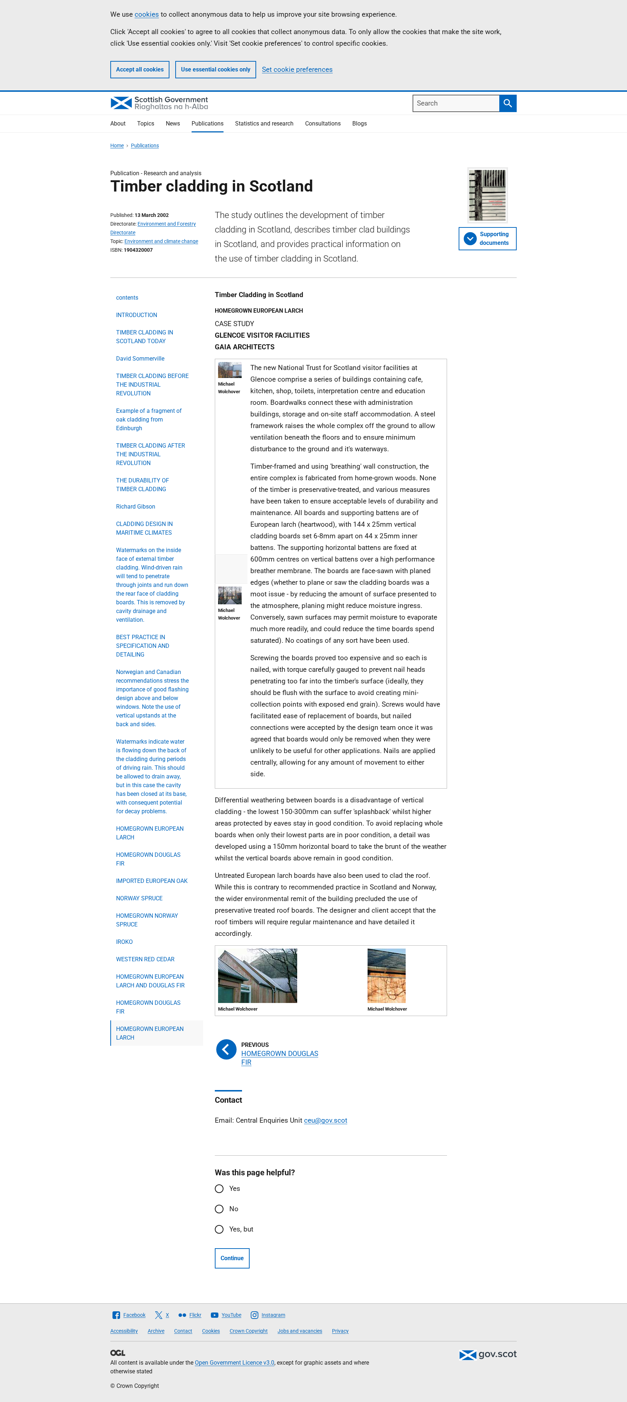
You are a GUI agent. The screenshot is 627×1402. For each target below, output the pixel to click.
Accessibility (124, 1331)
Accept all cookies (140, 69)
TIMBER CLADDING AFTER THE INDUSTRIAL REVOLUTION (150, 454)
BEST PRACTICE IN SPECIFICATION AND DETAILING (142, 646)
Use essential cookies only (215, 69)
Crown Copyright (249, 1331)
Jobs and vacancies (300, 1331)
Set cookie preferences (297, 69)
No (233, 1209)
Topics (145, 123)
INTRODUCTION (136, 315)
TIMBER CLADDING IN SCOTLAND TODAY (144, 337)
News (173, 123)
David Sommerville (140, 358)
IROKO (124, 941)
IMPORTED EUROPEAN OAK (152, 880)
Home (117, 145)
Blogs (359, 123)
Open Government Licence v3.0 (234, 1362)
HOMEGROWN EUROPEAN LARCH (150, 833)
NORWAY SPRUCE (139, 898)
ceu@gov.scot (325, 1120)
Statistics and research (264, 123)
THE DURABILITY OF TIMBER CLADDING (142, 485)
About (118, 123)
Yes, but (241, 1229)
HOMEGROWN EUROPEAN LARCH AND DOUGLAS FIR (150, 981)
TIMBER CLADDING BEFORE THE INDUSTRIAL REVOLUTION (152, 385)
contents (127, 297)
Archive (156, 1331)
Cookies (211, 1331)
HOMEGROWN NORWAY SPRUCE (147, 920)
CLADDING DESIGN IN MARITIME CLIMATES (144, 528)
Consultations (323, 123)
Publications (208, 123)
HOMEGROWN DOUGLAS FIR (148, 859)
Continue (232, 1258)
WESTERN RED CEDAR (145, 959)
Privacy (340, 1331)
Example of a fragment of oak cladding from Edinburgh (149, 419)
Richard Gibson (135, 506)
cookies (147, 14)
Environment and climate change (161, 241)
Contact (183, 1331)
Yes (234, 1188)
